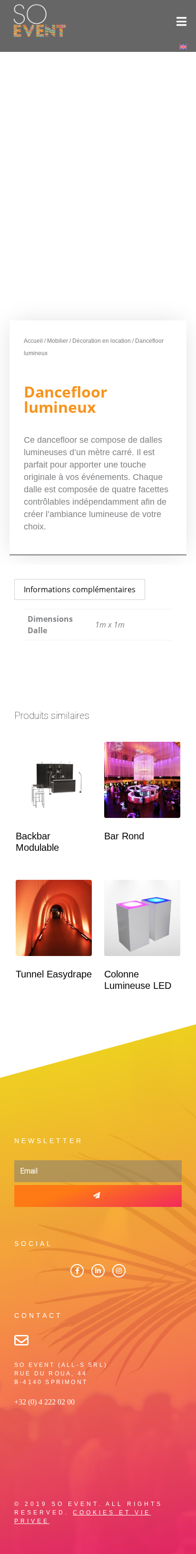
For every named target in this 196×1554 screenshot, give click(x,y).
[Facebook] (77, 1270)
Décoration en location (101, 341)
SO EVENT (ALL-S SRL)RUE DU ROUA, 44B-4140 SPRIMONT (61, 1373)
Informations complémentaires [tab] (80, 589)
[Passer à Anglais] (183, 46)
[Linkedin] (98, 1270)
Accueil (33, 341)
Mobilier (57, 341)
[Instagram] (119, 1270)
